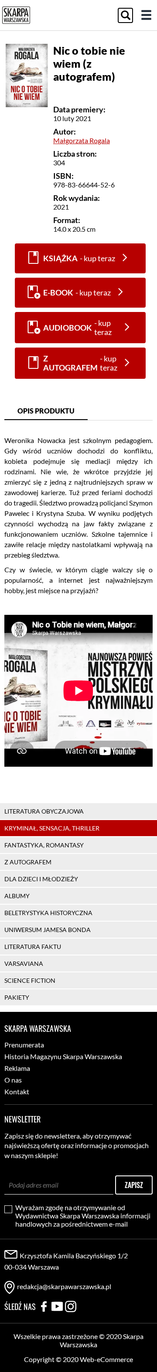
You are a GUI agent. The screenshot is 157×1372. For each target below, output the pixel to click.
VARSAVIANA (23, 963)
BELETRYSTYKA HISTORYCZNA (48, 912)
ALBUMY (17, 895)
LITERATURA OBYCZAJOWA (44, 811)
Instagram (70, 1306)
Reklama (17, 1068)
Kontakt (16, 1091)
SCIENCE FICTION (29, 980)
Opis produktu (46, 411)
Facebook (43, 1306)
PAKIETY (16, 997)
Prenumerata (24, 1044)
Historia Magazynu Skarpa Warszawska (63, 1056)
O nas (13, 1080)
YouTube (57, 1306)
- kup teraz (79, 258)
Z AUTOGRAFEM (27, 862)
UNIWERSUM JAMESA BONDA (47, 929)
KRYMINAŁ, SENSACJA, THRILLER (51, 828)
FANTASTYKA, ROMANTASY (44, 845)
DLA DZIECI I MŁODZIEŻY (41, 879)
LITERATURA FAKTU (32, 946)
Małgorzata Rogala (81, 140)
